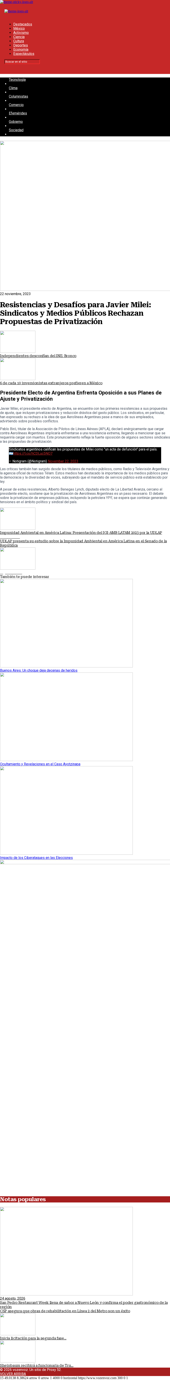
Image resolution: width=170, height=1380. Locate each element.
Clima (13, 88)
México (19, 28)
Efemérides (18, 113)
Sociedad (16, 130)
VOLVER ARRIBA (13, 1374)
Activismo (21, 33)
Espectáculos (23, 54)
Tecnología (17, 79)
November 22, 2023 (63, 461)
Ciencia (19, 37)
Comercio (16, 105)
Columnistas (18, 96)
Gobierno (16, 122)
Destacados (22, 24)
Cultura (18, 41)
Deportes (20, 45)
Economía (20, 49)
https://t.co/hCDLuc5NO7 (32, 453)
